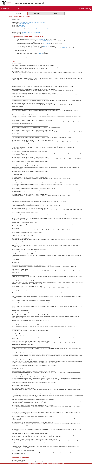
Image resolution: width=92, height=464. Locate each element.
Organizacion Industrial (27, 30)
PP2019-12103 (37, 52)
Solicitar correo (18, 20)
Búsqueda (18, 13)
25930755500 (22, 26)
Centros (55, 13)
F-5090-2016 (21, 25)
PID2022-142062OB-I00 (40, 39)
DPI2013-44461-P (64, 44)
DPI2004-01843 (65, 47)
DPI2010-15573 (46, 46)
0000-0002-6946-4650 (24, 23)
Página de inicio (5, 8)
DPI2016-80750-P (47, 43)
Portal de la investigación (85, 8)
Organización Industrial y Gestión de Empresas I (32, 32)
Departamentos (37, 13)
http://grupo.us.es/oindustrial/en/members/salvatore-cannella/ (32, 22)
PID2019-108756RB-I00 (48, 40)
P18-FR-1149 (52, 42)
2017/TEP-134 (40, 53)
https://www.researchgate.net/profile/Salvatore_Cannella (39, 28)
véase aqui (33, 57)
